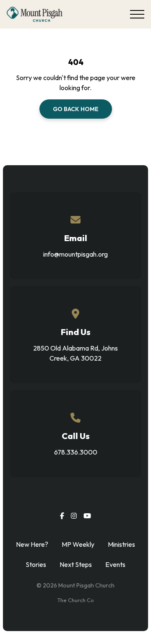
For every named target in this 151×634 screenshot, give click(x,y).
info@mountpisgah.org (75, 254)
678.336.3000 (75, 452)
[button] (137, 14)
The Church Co (75, 600)
